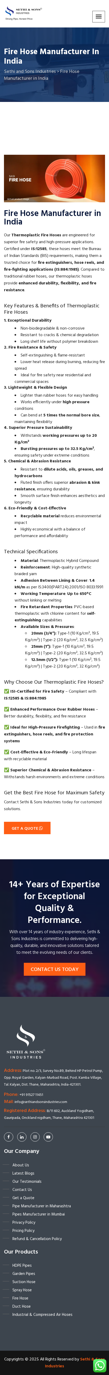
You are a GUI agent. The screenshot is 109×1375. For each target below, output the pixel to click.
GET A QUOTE (25, 828)
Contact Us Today (55, 969)
